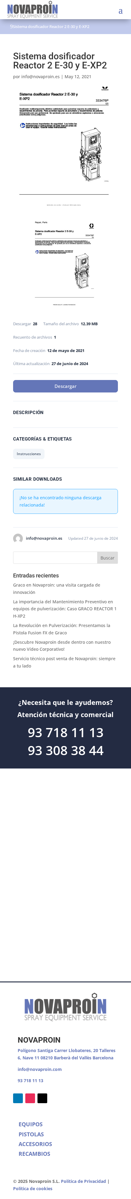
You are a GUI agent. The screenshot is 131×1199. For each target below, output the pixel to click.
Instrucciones (29, 453)
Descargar (65, 386)
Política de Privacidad (83, 1181)
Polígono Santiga (36, 1050)
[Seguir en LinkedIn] (18, 1098)
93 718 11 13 (30, 1080)
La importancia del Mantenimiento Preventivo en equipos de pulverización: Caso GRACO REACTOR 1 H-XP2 (65, 609)
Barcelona (103, 1058)
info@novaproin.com (40, 1069)
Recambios (34, 1153)
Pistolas (31, 1134)
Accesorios (35, 1144)
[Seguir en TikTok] (42, 1098)
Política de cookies (32, 1188)
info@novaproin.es (40, 76)
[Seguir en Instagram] (30, 1098)
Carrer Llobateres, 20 (76, 1050)
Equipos (31, 1124)
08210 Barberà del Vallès (67, 1058)
